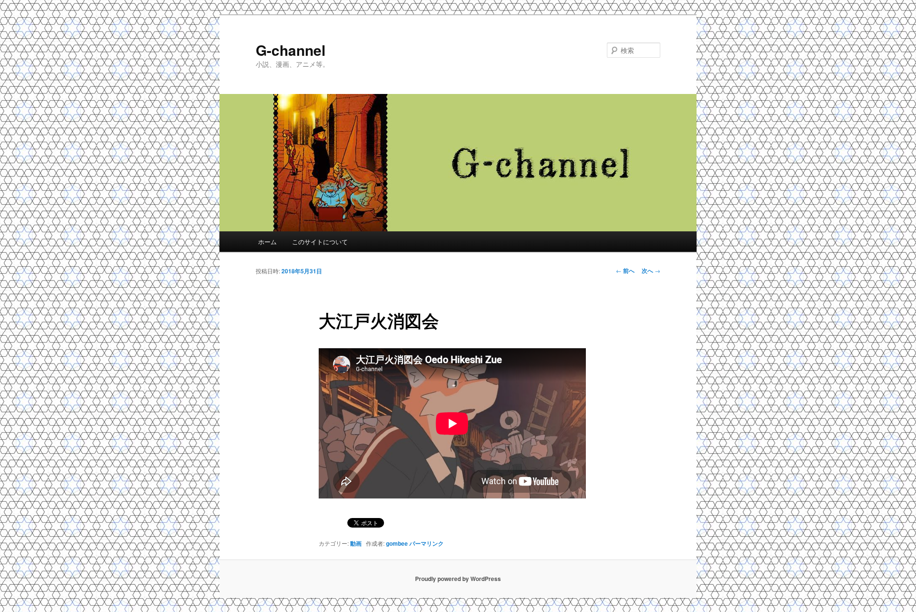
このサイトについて (320, 241)
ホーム (267, 241)
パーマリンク (426, 543)
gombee (397, 543)
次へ (651, 270)
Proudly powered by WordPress (458, 578)
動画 (356, 543)
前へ (625, 270)
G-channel (290, 50)
